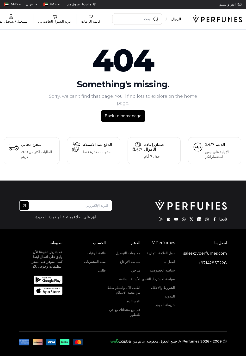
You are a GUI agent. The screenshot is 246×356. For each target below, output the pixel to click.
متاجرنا (135, 270)
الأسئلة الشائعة (129, 279)
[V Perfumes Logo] (217, 19)
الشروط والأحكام (163, 287)
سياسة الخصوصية (162, 270)
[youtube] (176, 219)
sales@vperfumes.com (205, 253)
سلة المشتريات (95, 261)
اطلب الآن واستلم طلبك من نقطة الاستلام (123, 290)
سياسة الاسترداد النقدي (158, 279)
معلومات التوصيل (128, 253)
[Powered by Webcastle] (120, 341)
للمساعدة (133, 301)
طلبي (102, 270)
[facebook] (214, 219)
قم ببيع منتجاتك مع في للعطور (124, 312)
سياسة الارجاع (130, 261)
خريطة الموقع (165, 305)
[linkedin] (199, 219)
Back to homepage (123, 116)
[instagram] (207, 219)
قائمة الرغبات (96, 253)
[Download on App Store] (46, 290)
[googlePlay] (161, 219)
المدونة (170, 296)
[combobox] (51, 4)
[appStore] (168, 219)
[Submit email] (24, 205)
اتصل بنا (169, 261)
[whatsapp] (184, 219)
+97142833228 (213, 263)
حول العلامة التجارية (161, 253)
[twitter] (191, 219)
